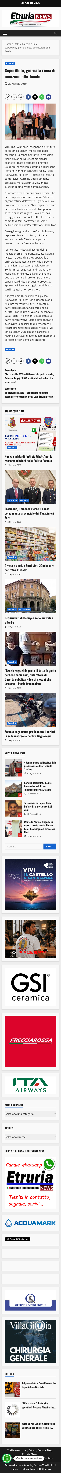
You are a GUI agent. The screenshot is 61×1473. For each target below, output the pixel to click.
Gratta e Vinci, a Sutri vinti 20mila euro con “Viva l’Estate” (29, 567)
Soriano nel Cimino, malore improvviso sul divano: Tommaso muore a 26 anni (13, 788)
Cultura (9, 1374)
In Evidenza (24, 609)
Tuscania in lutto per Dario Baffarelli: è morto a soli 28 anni (13, 808)
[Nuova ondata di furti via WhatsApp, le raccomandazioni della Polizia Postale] (30, 434)
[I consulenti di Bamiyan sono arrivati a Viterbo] (30, 596)
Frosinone (12, 500)
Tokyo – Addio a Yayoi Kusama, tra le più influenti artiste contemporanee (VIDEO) (39, 1385)
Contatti (48, 1458)
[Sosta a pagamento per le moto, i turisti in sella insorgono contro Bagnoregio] (30, 710)
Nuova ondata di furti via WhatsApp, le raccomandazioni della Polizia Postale (28, 458)
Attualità (10, 63)
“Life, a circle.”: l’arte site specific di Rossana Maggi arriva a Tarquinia (39, 1405)
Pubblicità (35, 1458)
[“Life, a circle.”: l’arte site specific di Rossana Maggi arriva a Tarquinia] (12, 1409)
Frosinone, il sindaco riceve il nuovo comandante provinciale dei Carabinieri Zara (29, 513)
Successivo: (29, 392)
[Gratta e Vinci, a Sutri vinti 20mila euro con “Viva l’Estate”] (30, 544)
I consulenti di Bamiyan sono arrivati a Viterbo (29, 620)
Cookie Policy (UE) (16, 1458)
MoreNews (29, 1469)
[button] (5, 33)
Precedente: (29, 376)
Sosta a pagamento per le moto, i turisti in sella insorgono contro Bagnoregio (30, 733)
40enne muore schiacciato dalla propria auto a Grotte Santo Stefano (13, 767)
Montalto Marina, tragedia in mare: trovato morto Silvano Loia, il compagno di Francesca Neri (13, 828)
